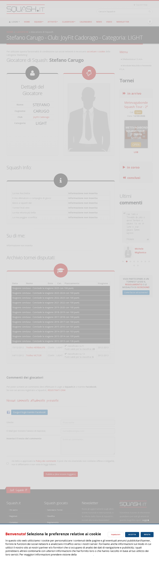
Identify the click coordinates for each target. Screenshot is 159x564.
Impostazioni (115, 534)
